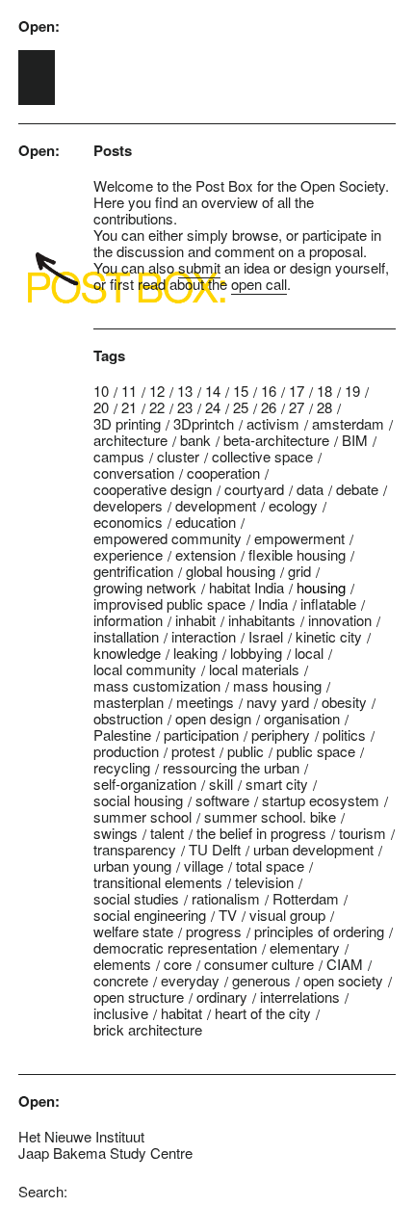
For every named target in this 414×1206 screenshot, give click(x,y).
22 (157, 407)
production (126, 751)
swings (115, 833)
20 (101, 407)
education (205, 521)
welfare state (133, 931)
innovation (340, 620)
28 (324, 407)
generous (261, 980)
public (245, 751)
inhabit (195, 620)
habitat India (246, 587)
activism (272, 423)
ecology (293, 505)
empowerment (299, 538)
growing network (144, 587)
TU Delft (215, 849)
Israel (265, 636)
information (128, 620)
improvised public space (169, 603)
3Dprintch (203, 423)
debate (357, 489)
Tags (109, 356)
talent (167, 833)
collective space (262, 456)
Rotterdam (305, 898)
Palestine (122, 734)
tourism (362, 833)
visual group (287, 914)
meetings (205, 702)
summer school (142, 816)
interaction (203, 636)
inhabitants (262, 620)
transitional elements (157, 882)
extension (205, 554)
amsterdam (348, 423)
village (203, 865)
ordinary (221, 996)
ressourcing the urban (231, 767)
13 (185, 390)
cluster (178, 456)
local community (144, 669)
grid (299, 571)
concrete (120, 980)
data (310, 489)
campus (118, 456)
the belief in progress (261, 833)
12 (157, 390)
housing (321, 587)
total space (270, 865)
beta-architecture (276, 440)
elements (122, 964)
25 (240, 407)
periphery (280, 734)
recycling (121, 767)
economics (128, 521)
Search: (42, 1191)
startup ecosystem (320, 800)
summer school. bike (270, 816)
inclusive (120, 1013)
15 (240, 390)
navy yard (277, 702)
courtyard (254, 489)
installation (126, 636)
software (222, 800)
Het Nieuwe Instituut (81, 1136)
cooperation (223, 472)
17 (296, 390)
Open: (39, 26)
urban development (313, 849)
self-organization (144, 783)
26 (268, 407)
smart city (277, 783)
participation (201, 734)
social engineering (149, 914)
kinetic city (329, 636)
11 (129, 390)
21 (129, 407)
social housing (138, 800)
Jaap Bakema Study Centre (105, 1152)
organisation (302, 718)
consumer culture (259, 964)
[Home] (36, 77)
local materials (254, 669)
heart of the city (263, 1013)
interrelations (300, 996)
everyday (190, 980)
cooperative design (152, 489)
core (178, 964)
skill (221, 783)
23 (185, 407)
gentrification (133, 571)
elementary (305, 947)
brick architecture (147, 1029)
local (309, 652)
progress (214, 931)
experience (128, 554)
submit (199, 267)
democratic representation (175, 947)
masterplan (128, 702)
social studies (136, 898)
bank (195, 440)
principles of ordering (319, 931)
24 (212, 407)
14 (212, 390)
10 (101, 390)
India (273, 603)
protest (193, 751)
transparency (134, 849)
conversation (133, 472)
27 (296, 407)
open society (343, 980)
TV (228, 914)
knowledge (127, 652)
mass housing (277, 685)
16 (268, 390)
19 (352, 390)
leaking (195, 652)
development (215, 505)
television (264, 882)
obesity (344, 702)
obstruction (128, 718)
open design (213, 718)
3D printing (127, 423)
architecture (130, 440)
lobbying (256, 652)
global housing (230, 571)
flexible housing (297, 554)
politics (344, 734)
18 (324, 390)
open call (259, 284)
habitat (181, 1013)
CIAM (344, 964)
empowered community (167, 538)
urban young (132, 865)
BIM (355, 440)
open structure (138, 996)
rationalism (226, 898)
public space (315, 751)
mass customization (156, 685)
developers (128, 505)
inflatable (328, 603)
